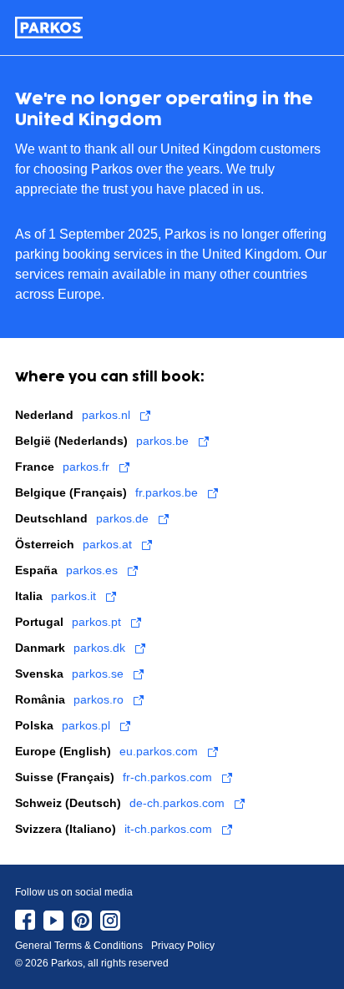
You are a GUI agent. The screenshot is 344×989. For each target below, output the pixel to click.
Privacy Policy (183, 945)
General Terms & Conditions (79, 945)
